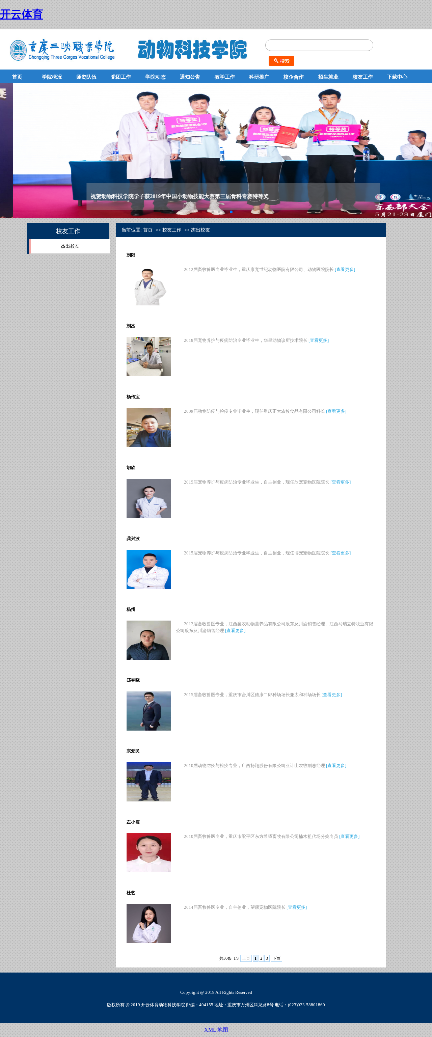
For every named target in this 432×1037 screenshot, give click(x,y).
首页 (17, 77)
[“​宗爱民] (149, 799)
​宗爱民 (133, 751)
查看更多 (345, 269)
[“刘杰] (149, 374)
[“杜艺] (149, 941)
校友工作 (363, 77)
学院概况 (52, 77)
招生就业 (328, 77)
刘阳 (131, 254)
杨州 (131, 609)
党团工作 (121, 77)
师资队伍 (86, 77)
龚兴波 (133, 538)
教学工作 (225, 77)
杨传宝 (133, 396)
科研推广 (259, 77)
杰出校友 (70, 246)
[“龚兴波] (149, 587)
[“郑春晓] (149, 729)
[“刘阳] (149, 303)
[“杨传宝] (149, 445)
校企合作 (294, 77)
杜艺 (131, 892)
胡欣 (131, 467)
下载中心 (397, 77)
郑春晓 (133, 680)
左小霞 (133, 821)
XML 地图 (216, 1030)
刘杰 (131, 325)
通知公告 (190, 77)
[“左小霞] (149, 870)
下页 (276, 958)
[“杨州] (149, 658)
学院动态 (155, 77)
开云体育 (21, 14)
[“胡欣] (149, 516)
